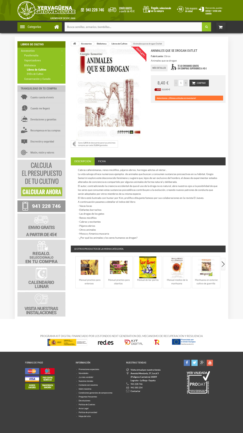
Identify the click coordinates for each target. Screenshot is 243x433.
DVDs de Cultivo (35, 74)
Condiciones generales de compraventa (186, 8)
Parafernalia (31, 55)
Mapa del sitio (85, 416)
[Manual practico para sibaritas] (118, 267)
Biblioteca (30, 65)
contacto (92, 10)
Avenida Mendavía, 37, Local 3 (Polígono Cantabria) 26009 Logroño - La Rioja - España (145, 377)
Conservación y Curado (37, 79)
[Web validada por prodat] (198, 382)
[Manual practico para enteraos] (89, 267)
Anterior (73, 264)
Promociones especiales (89, 369)
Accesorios (28, 50)
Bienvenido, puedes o (213, 11)
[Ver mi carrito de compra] (224, 27)
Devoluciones (84, 401)
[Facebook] (187, 363)
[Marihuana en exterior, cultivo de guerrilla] (206, 267)
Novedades (83, 373)
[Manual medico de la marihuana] (177, 267)
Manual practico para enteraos (90, 282)
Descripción (82, 161)
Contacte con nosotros (88, 385)
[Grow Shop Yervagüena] (46, 10)
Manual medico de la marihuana (177, 282)
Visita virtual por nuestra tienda (145, 370)
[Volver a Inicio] (74, 43)
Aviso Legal (84, 408)
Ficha (102, 161)
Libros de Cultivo (36, 69)
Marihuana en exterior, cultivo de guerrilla (206, 282)
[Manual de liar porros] (148, 267)
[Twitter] (194, 363)
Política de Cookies (87, 404)
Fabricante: (157, 56)
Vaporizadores (32, 60)
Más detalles (159, 68)
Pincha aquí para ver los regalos (158, 8)
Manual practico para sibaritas (119, 282)
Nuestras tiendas (86, 381)
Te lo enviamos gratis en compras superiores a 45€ (189, 67)
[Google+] (202, 363)
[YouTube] (210, 363)
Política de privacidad (88, 412)
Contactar (135, 391)
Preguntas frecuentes (88, 397)
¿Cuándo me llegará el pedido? (124, 8)
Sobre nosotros (85, 389)
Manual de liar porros (148, 280)
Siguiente (223, 264)
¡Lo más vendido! (86, 377)
